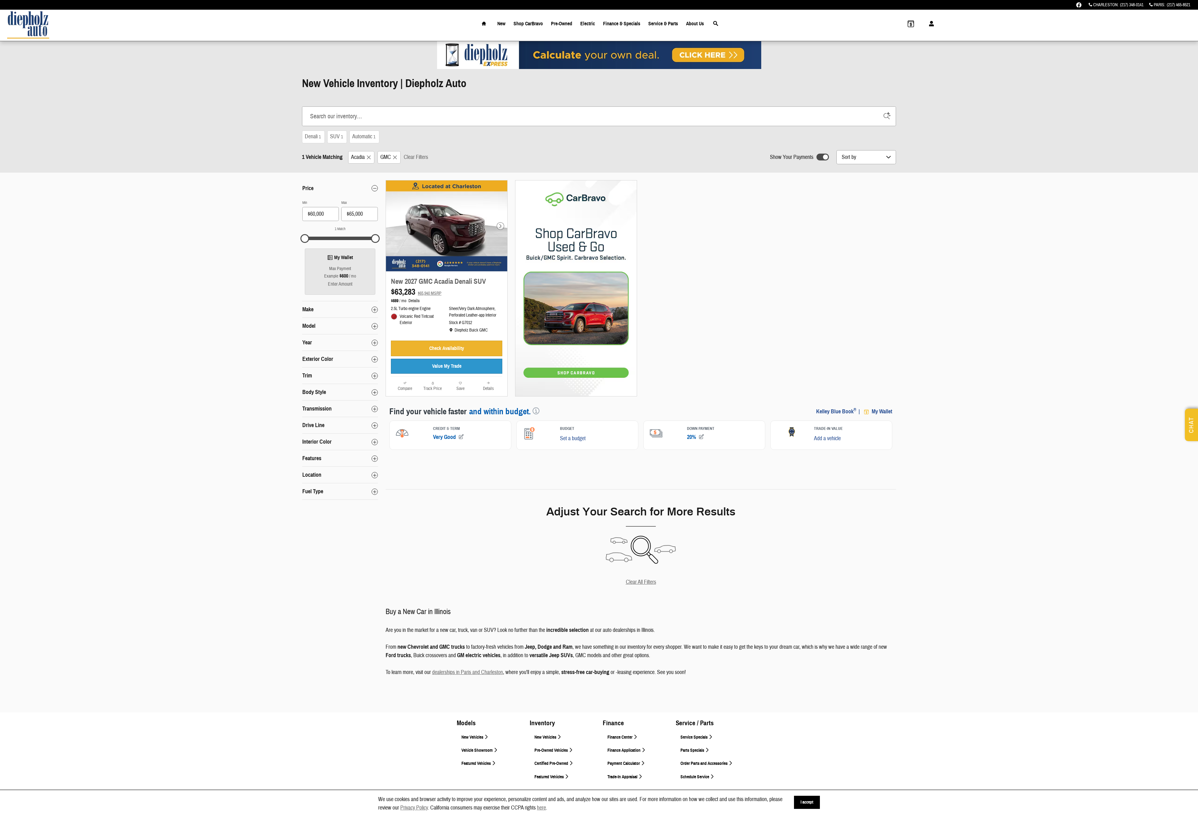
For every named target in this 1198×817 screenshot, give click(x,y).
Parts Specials (692, 750)
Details (414, 300)
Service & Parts (663, 24)
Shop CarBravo (528, 24)
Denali (313, 136)
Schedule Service (695, 777)
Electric (587, 24)
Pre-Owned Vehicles (551, 750)
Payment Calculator (624, 763)
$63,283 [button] (416, 292)
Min (304, 202)
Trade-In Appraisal (622, 777)
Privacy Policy (414, 807)
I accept (807, 802)
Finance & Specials (621, 24)
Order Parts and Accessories (704, 763)
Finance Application (624, 750)
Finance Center (620, 737)
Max (344, 202)
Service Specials (694, 737)
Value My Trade (446, 366)
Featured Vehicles (476, 763)
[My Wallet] (911, 24)
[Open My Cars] (930, 23)
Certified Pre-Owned (551, 763)
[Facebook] (1079, 5)
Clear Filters (416, 157)
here (541, 807)
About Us (695, 24)
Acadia (358, 157)
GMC (385, 157)
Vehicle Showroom (477, 750)
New (501, 24)
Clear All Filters (641, 582)
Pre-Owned (561, 24)
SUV (336, 136)
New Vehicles (472, 737)
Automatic (363, 136)
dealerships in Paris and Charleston (467, 672)
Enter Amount (340, 284)
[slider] (304, 238)
